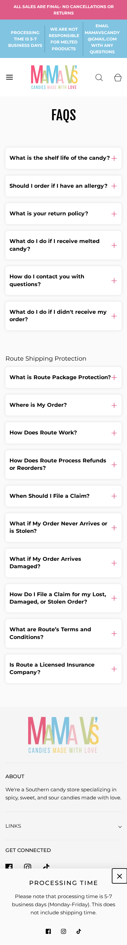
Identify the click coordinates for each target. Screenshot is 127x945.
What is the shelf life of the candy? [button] (59, 158)
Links (13, 826)
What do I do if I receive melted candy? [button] (54, 245)
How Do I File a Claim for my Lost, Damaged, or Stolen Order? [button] (57, 598)
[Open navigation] (9, 77)
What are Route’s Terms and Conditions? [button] (50, 633)
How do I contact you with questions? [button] (46, 280)
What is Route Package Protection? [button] (60, 377)
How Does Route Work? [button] (43, 432)
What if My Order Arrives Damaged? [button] (45, 563)
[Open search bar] (99, 77)
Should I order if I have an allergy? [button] (58, 186)
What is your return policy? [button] (48, 213)
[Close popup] (119, 875)
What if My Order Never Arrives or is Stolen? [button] (58, 527)
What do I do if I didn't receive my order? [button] (58, 316)
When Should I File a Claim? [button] (49, 496)
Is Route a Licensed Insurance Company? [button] (51, 668)
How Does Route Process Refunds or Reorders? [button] (57, 464)
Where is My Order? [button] (38, 405)
